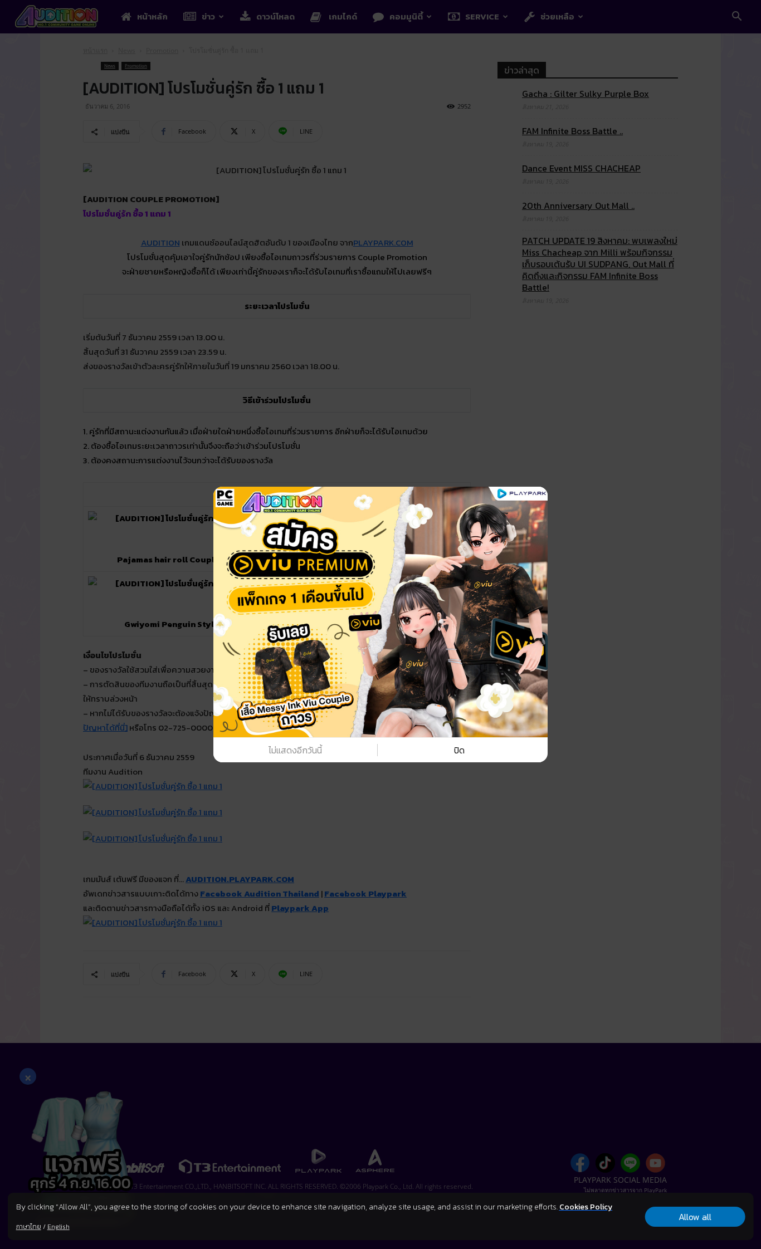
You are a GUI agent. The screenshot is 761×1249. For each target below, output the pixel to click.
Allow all (695, 1216)
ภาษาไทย (28, 1227)
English (58, 1227)
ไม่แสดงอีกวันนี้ (295, 750)
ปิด (459, 750)
